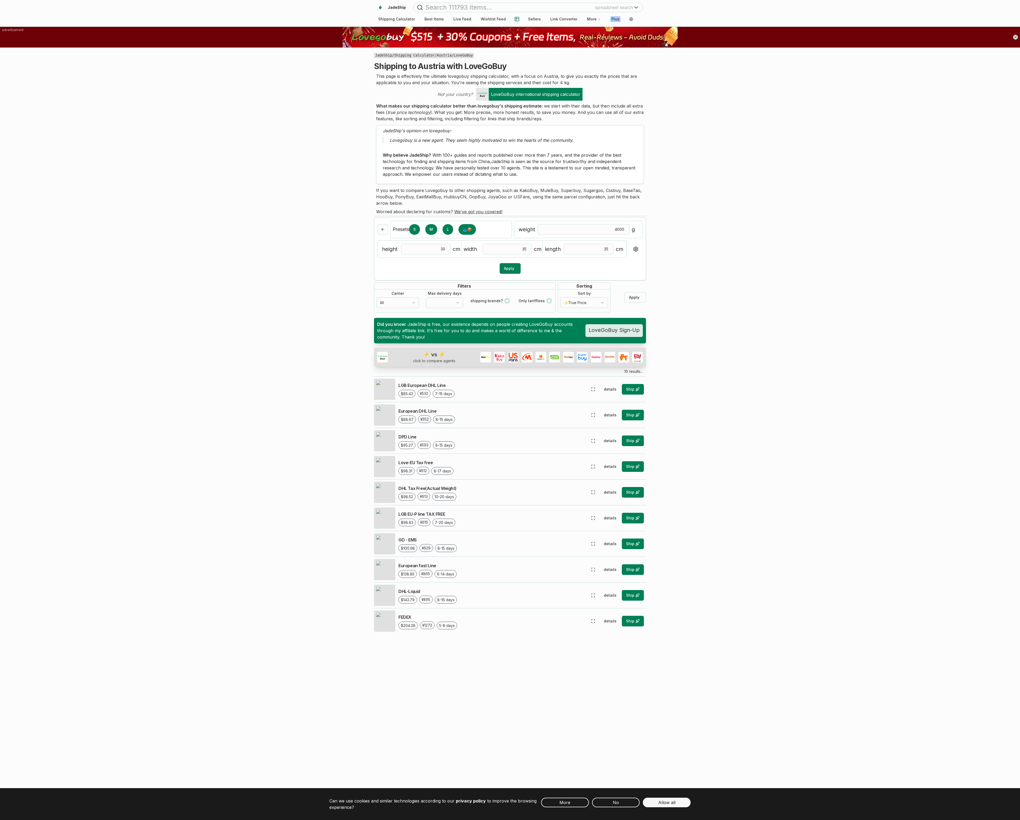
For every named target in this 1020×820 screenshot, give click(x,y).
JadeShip (383, 55)
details (610, 389)
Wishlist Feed (493, 19)
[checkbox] (507, 301)
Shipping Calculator (414, 55)
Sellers (534, 19)
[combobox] (397, 302)
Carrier (398, 293)
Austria (444, 55)
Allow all (666, 802)
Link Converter (563, 19)
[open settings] (631, 19)
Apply (509, 268)
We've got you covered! (478, 211)
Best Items (434, 19)
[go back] (382, 229)
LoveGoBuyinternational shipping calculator (535, 94)
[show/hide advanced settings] (636, 249)
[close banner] (1015, 37)
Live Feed (462, 19)
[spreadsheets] (517, 19)
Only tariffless (531, 301)
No (616, 802)
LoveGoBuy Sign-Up (614, 330)
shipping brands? (486, 301)
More (592, 19)
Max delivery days (445, 293)
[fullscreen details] (593, 389)
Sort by (584, 293)
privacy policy (471, 801)
